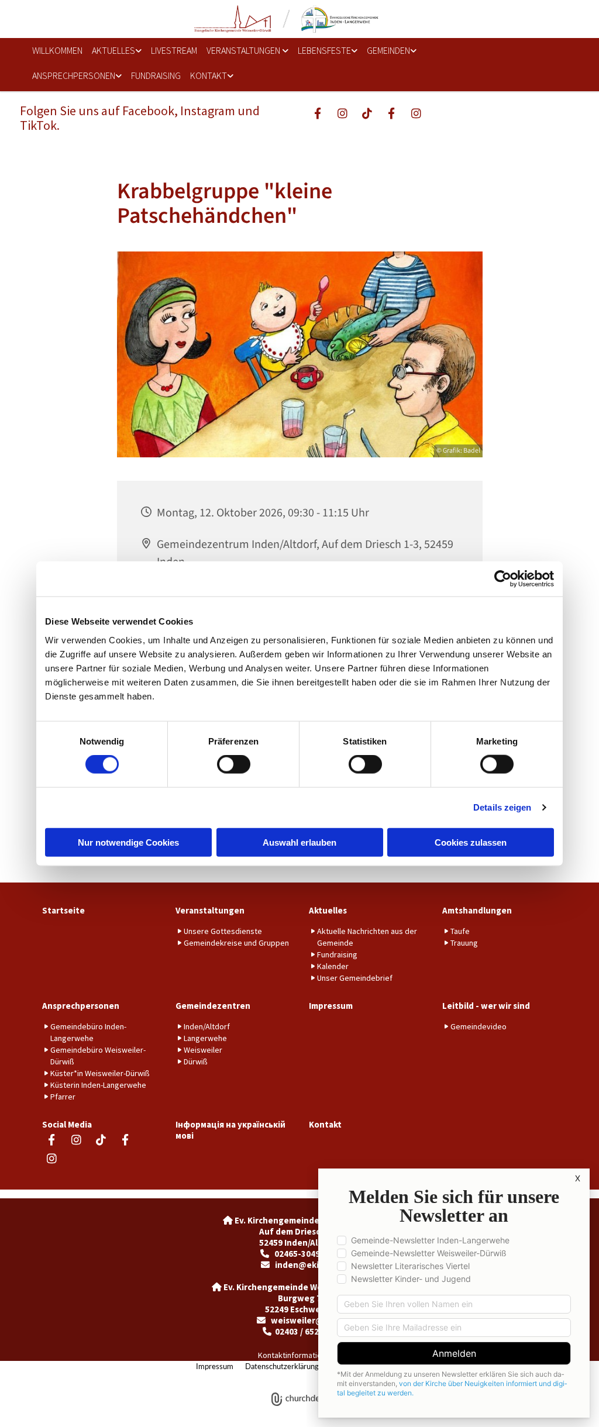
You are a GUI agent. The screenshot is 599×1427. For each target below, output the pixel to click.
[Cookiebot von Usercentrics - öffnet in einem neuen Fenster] (503, 579)
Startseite (63, 910)
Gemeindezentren (212, 1005)
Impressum (331, 1005)
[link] (116, 50)
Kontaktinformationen (296, 1355)
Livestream (174, 50)
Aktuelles (113, 50)
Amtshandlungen (477, 910)
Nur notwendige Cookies (128, 842)
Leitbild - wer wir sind (486, 1005)
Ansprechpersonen (73, 75)
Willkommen (57, 50)
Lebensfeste (324, 50)
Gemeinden (388, 50)
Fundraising (156, 75)
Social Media (67, 1124)
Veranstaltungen (244, 50)
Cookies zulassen (471, 842)
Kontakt (208, 75)
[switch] (233, 764)
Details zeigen (502, 807)
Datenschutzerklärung (282, 1367)
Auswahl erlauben (299, 842)
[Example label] (342, 113)
